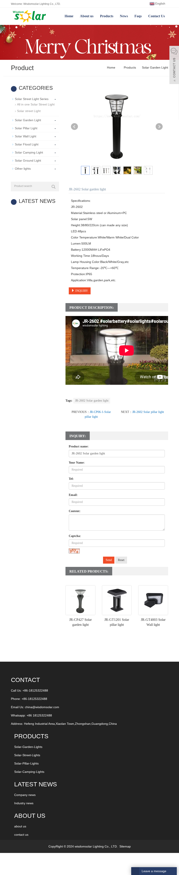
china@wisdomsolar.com (42, 707)
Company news (25, 795)
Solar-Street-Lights (27, 755)
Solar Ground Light (28, 160)
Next (159, 126)
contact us (21, 834)
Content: (75, 511)
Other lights (23, 168)
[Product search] (53, 187)
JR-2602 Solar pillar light (148, 412)
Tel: (71, 478)
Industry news (23, 803)
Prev (74, 126)
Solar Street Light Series (31, 99)
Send (109, 560)
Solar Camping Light (29, 152)
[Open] (174, 65)
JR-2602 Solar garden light (91, 400)
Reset (121, 560)
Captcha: (75, 536)
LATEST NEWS (35, 784)
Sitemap (125, 846)
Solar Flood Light (26, 144)
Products (106, 16)
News (124, 16)
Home (69, 16)
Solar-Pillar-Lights (26, 763)
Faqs (138, 16)
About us (86, 16)
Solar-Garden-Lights (28, 747)
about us (20, 826)
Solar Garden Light (154, 67)
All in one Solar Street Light (36, 104)
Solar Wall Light (25, 136)
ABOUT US (29, 815)
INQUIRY (81, 290)
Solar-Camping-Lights (29, 771)
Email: (73, 495)
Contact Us (156, 16)
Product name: (79, 446)
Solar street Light (29, 111)
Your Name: (77, 462)
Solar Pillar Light (26, 128)
